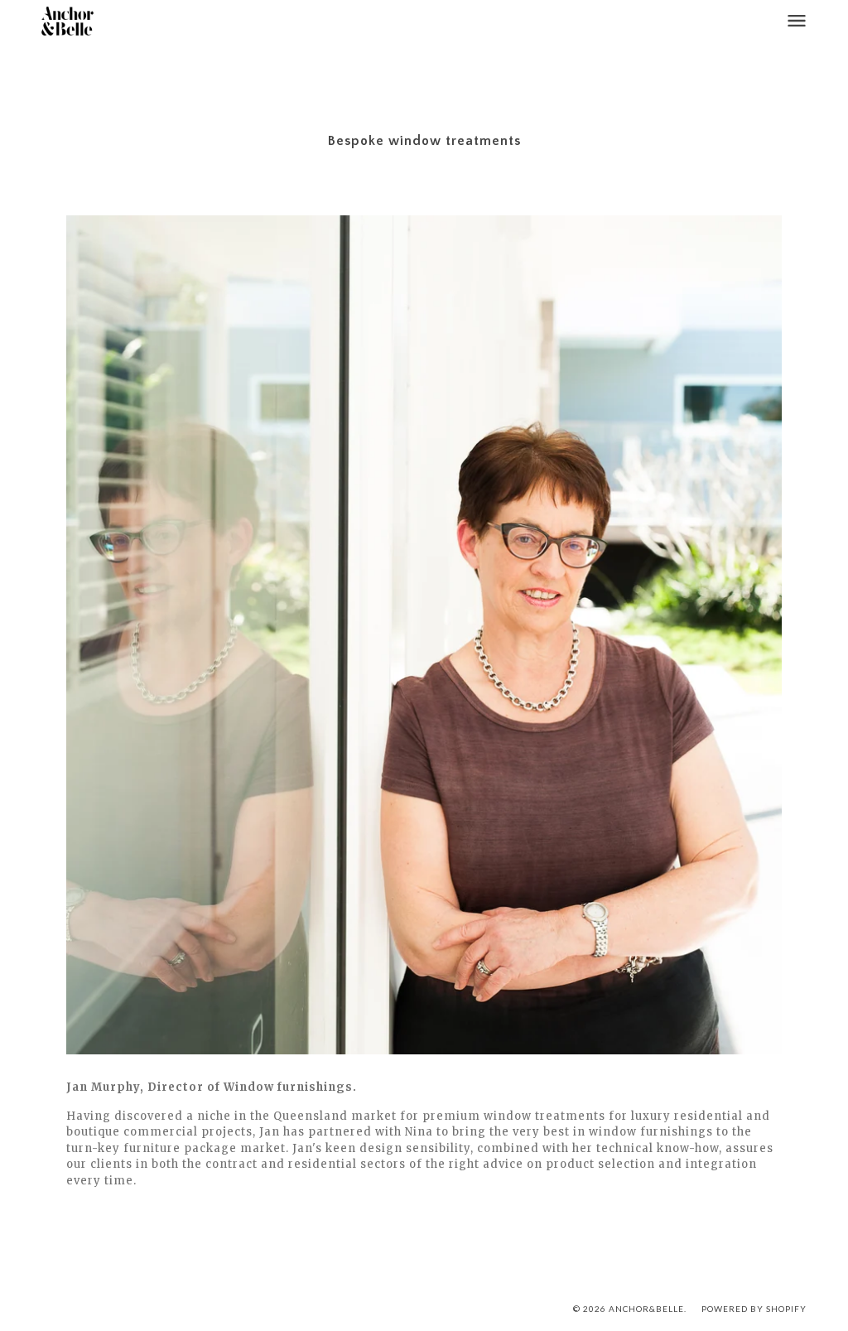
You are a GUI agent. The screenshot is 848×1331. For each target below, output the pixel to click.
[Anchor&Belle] (67, 20)
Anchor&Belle (646, 1309)
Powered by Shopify (754, 1309)
